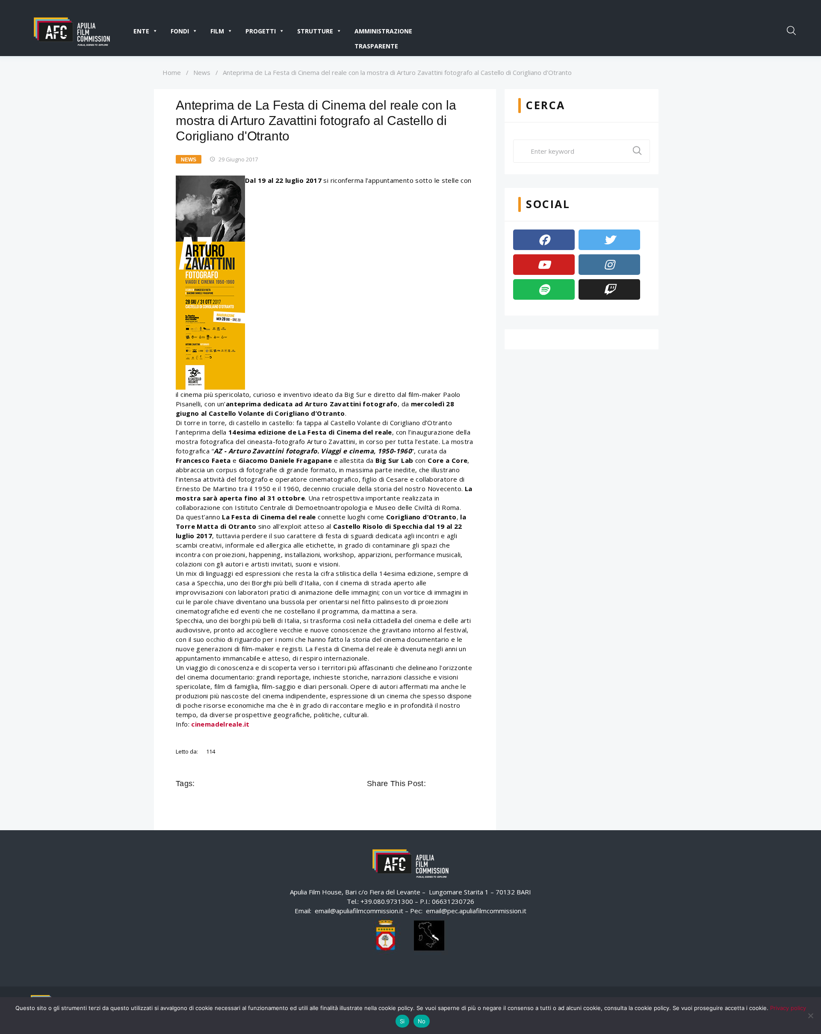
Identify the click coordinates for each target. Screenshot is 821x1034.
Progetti (260, 31)
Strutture (315, 31)
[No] (810, 1015)
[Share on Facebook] (433, 783)
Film (217, 31)
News (201, 72)
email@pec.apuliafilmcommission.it (476, 910)
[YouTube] (544, 264)
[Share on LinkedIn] (469, 783)
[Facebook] (544, 239)
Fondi (180, 31)
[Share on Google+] (457, 783)
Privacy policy (788, 1007)
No (422, 1021)
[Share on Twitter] (445, 783)
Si (402, 1021)
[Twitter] (609, 239)
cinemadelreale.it (220, 724)
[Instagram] (609, 264)
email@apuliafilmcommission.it (359, 910)
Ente (141, 31)
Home (171, 72)
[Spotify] (544, 289)
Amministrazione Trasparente (383, 33)
